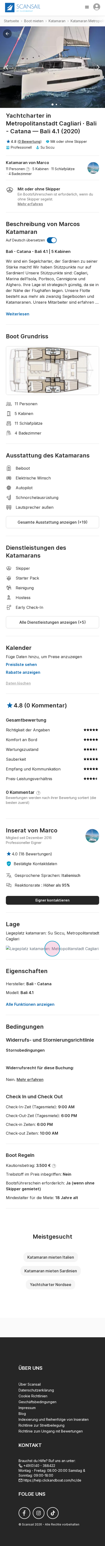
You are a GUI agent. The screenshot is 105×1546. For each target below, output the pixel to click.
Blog (22, 1413)
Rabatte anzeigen (23, 672)
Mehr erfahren (30, 1079)
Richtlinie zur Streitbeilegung (41, 1425)
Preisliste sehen (21, 664)
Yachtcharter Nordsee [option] (50, 1284)
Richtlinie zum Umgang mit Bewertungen (51, 1431)
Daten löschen (18, 683)
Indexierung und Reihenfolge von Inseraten (54, 1419)
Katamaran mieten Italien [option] (50, 1257)
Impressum (27, 1408)
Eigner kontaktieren (52, 900)
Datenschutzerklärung (36, 1390)
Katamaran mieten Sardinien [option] (50, 1270)
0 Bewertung (29, 141)
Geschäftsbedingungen (37, 1402)
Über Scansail (30, 1384)
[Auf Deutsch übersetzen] (52, 240)
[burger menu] (87, 7)
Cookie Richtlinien (33, 1396)
